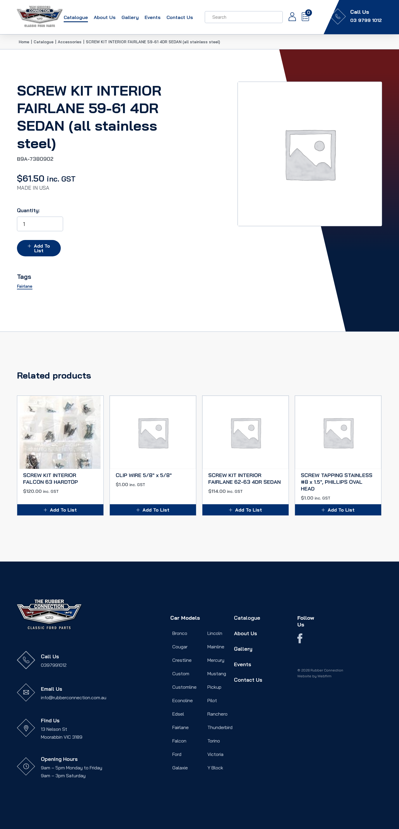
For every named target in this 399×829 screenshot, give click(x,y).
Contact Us (179, 17)
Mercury (215, 660)
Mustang (216, 673)
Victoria (215, 754)
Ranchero (217, 714)
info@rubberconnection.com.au (73, 697)
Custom (180, 673)
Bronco (179, 633)
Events (153, 17)
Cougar (180, 647)
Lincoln (214, 633)
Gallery (130, 17)
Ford (176, 754)
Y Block (215, 768)
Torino (213, 741)
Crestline (182, 660)
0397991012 (54, 665)
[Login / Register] (289, 17)
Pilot (212, 700)
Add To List (42, 248)
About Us (105, 17)
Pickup (214, 687)
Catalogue (76, 17)
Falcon (179, 741)
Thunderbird (220, 727)
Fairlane (180, 727)
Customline (184, 687)
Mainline (215, 647)
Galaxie (180, 768)
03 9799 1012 (366, 20)
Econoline (182, 700)
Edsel (178, 714)
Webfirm (325, 676)
